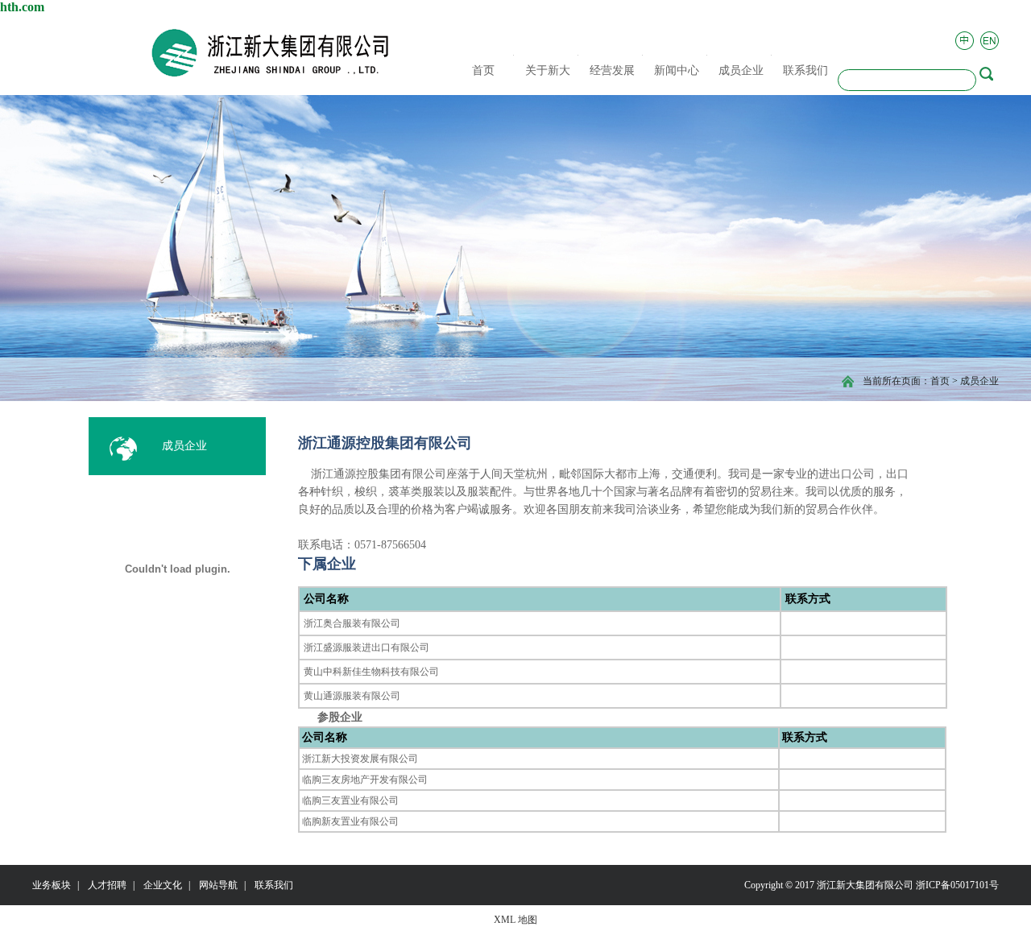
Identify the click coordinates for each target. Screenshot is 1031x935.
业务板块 (51, 885)
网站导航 (218, 885)
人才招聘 (107, 885)
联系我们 (274, 885)
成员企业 (979, 381)
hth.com (22, 7)
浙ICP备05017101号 (957, 885)
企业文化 (162, 885)
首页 (940, 381)
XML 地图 (515, 919)
